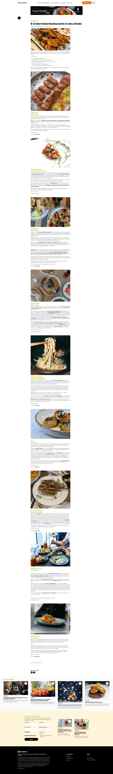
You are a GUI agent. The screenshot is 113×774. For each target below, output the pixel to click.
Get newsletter (54, 3)
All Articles (36, 21)
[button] (33, 39)
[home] (22, 3)
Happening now (46, 3)
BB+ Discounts (62, 3)
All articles (39, 3)
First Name (26, 722)
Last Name (41, 722)
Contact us (69, 3)
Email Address (27, 727)
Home (32, 21)
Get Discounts (87, 2)
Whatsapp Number (43, 727)
